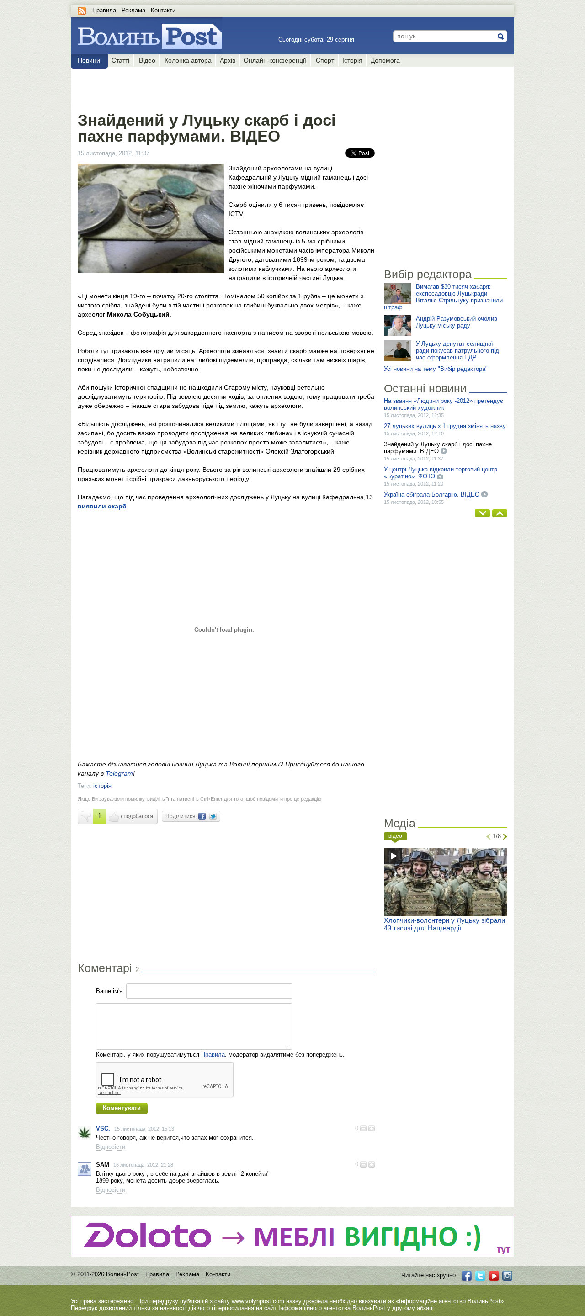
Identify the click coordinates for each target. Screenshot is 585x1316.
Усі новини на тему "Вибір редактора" (436, 368)
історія (102, 785)
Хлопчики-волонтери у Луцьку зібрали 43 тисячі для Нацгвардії (444, 924)
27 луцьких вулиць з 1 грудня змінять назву (445, 426)
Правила (104, 10)
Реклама (133, 10)
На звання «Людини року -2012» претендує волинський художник (443, 404)
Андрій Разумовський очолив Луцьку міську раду (456, 322)
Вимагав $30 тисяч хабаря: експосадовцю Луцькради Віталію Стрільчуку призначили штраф (443, 297)
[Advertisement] (226, 87)
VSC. (103, 1128)
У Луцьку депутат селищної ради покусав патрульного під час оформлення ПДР (457, 350)
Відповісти (110, 1146)
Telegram (119, 773)
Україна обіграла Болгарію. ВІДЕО (431, 494)
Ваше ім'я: (110, 991)
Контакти (163, 10)
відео (395, 836)
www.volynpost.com (258, 1301)
